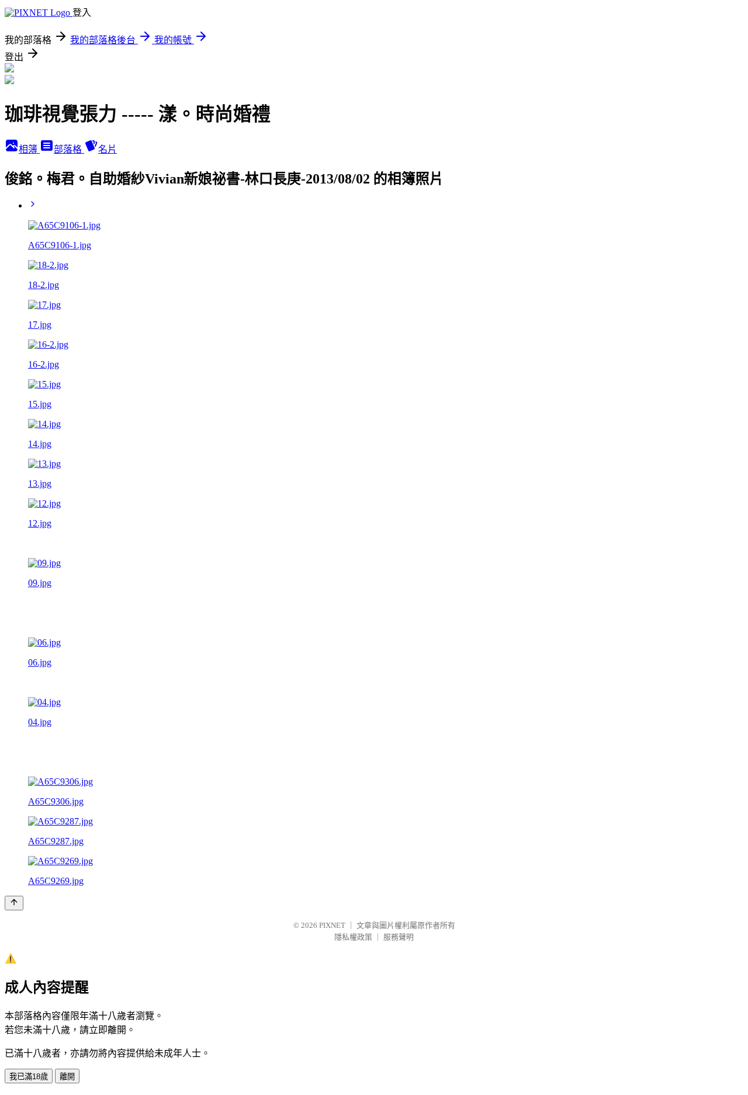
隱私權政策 (353, 937)
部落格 (69, 149)
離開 (67, 1076)
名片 (107, 149)
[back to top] (14, 903)
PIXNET (332, 925)
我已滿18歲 (28, 1076)
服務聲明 (398, 937)
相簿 (29, 149)
